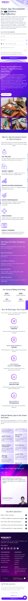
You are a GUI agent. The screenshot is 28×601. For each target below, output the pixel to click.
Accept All (13, 598)
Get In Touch (5, 94)
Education (17, 564)
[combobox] (3, 44)
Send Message (13, 57)
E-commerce (17, 560)
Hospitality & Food (18, 558)
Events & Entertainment (19, 556)
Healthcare (17, 562)
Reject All (13, 595)
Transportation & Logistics (20, 554)
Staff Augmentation (5, 558)
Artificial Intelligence (5, 554)
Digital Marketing (4, 562)
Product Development (5, 556)
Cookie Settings (15, 592)
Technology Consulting (5, 560)
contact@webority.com (5, 571)
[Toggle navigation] (25, 2)
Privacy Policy (20, 54)
